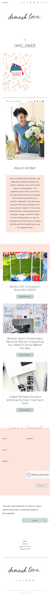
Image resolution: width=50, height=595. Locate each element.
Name (5, 438)
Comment (30, 438)
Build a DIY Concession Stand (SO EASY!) (25, 288)
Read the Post (25, 296)
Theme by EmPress (25, 593)
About (25, 541)
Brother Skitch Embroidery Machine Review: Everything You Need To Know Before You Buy (25, 343)
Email (5, 450)
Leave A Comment (14, 101)
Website (5, 461)
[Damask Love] (25, 574)
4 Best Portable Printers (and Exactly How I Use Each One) (25, 400)
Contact (25, 544)
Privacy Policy (25, 546)
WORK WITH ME (25, 549)
